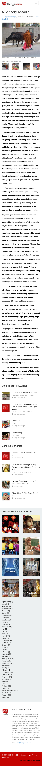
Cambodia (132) (7, 615)
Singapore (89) (7, 677)
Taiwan (28, 412)
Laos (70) (5, 650)
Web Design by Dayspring (30, 760)
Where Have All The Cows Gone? (25, 493)
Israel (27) (5, 634)
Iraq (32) (4, 631)
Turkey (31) (5, 688)
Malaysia (23, 395)
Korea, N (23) (6, 643)
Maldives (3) (6, 656)
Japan (26, 484)
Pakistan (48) (6, 670)
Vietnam (20, 472)
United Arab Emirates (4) (10, 691)
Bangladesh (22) (7, 609)
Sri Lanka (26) (6, 679)
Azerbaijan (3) (6, 606)
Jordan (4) (5, 638)
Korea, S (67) (6, 645)
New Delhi (5, 19)
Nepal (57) (5, 668)
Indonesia (15, 395)
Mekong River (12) (8, 659)
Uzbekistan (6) (6, 693)
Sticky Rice (16, 421)
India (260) (5, 622)
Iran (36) (4, 629)
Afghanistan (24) (7, 602)
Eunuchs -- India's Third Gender (24, 453)
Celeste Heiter (18, 474)
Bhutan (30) (6, 611)
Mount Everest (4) (8, 663)
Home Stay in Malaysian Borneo (24, 392)
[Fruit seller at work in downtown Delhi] (15, 66)
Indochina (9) (6, 624)
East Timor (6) (6, 620)
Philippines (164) (7, 672)
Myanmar (31, 529)
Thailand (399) (6, 686)
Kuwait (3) (5, 647)
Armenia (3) (5, 604)
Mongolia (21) (6, 661)
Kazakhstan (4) (7, 640)
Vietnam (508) (6, 695)
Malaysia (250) (6, 654)
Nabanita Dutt (18, 458)
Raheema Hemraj (19, 498)
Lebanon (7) (6, 652)
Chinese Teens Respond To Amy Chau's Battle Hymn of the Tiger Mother (24, 406)
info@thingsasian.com (24, 743)
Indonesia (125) (7, 627)
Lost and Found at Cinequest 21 (24, 481)
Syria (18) (5, 681)
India (37, 17)
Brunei (31, 395)
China (23, 412)
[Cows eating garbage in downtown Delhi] (26, 66)
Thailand (15, 435)
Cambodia (27, 472)
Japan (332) (6, 636)
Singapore (16, 412)
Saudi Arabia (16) (7, 675)
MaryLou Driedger (10, 17)
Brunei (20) (5, 613)
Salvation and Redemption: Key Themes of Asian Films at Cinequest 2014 (26, 467)
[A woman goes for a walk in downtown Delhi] (5, 66)
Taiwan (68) (5, 684)
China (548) (5, 618)
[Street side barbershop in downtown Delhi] (36, 66)
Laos (14, 423)
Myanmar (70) (6, 665)
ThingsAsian (12, 4)
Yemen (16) (5, 697)
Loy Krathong (17, 433)
